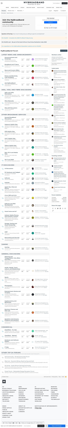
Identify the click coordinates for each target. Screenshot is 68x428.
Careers (22, 411)
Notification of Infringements (46, 406)
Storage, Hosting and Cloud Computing (11, 224)
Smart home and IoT (11, 211)
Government (39, 394)
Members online (56, 54)
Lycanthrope (57, 59)
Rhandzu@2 (46, 148)
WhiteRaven (43, 348)
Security (5, 399)
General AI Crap (38, 167)
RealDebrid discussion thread (41, 225)
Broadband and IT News (12, 64)
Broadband (23, 388)
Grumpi (57, 57)
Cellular (22, 390)
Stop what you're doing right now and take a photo (46, 286)
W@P (45, 190)
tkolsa (45, 60)
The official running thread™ (41, 270)
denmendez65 (47, 78)
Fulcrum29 (47, 249)
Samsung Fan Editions (40, 182)
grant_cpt (46, 109)
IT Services (6, 397)
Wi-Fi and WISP (9, 159)
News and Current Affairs (12, 70)
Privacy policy (55, 376)
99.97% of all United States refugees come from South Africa (48, 70)
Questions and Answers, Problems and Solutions (12, 319)
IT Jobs (7, 347)
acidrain (46, 212)
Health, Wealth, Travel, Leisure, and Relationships (12, 268)
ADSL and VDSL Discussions (9, 93)
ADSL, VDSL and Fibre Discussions (16, 90)
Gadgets (5, 394)
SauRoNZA (46, 103)
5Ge (56, 58)
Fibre (53, 392)
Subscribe (64, 3)
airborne (47, 134)
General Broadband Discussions (10, 118)
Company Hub (50, 7)
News (7, 7)
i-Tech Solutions (46, 342)
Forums (4, 10)
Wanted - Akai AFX (39, 335)
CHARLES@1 (46, 84)
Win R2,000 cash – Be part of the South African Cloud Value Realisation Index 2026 (24, 42)
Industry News (30, 7)
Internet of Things (42, 395)
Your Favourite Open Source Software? (43, 178)
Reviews (38, 397)
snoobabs (47, 218)
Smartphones (23, 399)
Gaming (5, 244)
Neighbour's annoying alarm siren (42, 320)
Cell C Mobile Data (10, 138)
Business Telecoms (9, 390)
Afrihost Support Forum (59, 126)
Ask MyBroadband (10, 83)
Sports (6, 277)
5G (3, 386)
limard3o (46, 95)
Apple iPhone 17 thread (40, 188)
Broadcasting (40, 388)
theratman (46, 313)
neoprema (46, 66)
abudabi (46, 226)
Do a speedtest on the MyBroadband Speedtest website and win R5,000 (21, 46)
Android (7, 182)
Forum (22, 7)
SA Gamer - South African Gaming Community (18, 365)
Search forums (10, 13)
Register (50, 22)
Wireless (38, 401)
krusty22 (53, 58)
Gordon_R (60, 58)
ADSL (20, 386)
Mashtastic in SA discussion (41, 159)
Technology (55, 399)
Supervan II (54, 60)
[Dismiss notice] (65, 33)
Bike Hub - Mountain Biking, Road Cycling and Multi (19, 361)
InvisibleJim (47, 179)
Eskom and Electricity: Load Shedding (11, 76)
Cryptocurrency (8, 392)
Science (54, 397)
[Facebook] (3, 423)
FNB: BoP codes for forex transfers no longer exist (45, 311)
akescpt (53, 57)
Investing (54, 395)
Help (60, 376)
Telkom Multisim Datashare (41, 146)
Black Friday (7, 388)
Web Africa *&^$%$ (39, 94)
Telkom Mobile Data (10, 145)
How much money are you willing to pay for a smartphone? (28, 33)
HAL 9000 (44, 295)
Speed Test (59, 7)
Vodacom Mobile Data (11, 124)
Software (7, 178)
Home (63, 376)
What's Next (40, 7)
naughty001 (47, 183)
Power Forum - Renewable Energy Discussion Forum (19, 371)
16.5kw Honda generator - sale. (41, 330)
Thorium (44, 331)
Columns (54, 390)
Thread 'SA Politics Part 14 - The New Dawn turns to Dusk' (60, 159)
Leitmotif (47, 261)
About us (22, 406)
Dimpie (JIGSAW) (48, 141)
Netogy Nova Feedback (40, 293)
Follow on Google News (27, 423)
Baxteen (61, 57)
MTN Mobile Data (10, 131)
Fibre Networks (9, 101)
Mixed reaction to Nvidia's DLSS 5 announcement (45, 247)
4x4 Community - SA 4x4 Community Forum (17, 356)
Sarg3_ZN (44, 280)
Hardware (55, 394)
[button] (15, 10)
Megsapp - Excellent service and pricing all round (45, 217)
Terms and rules (47, 376)
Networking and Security (12, 237)
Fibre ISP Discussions (11, 108)
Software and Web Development (10, 204)
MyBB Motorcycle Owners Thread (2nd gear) (44, 259)
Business (54, 388)
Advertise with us (25, 408)
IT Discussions (8, 165)
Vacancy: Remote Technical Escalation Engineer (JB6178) (47, 347)
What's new (11, 10)
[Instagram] (16, 423)
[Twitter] (7, 423)
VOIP (6, 232)
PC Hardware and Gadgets (12, 172)
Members (19, 10)
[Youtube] (13, 423)
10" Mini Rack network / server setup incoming (45, 238)
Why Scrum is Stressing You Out (42, 204)
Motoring (22, 397)
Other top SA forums (11, 352)
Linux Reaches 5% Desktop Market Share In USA (45, 197)
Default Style (5, 376)
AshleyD (64, 58)
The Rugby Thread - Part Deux (41, 279)
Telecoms (5, 401)
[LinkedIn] (10, 423)
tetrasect (46, 169)
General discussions (11, 254)
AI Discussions (9, 168)
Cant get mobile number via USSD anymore (44, 125)
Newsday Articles (57, 77)
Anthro (42, 160)
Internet (22, 395)
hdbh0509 (46, 155)
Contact (22, 409)
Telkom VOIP (37, 232)
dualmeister (48, 239)
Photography (8, 285)
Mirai (46, 174)
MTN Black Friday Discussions (41, 132)
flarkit (53, 59)
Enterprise (39, 392)
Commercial (7, 327)
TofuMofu (47, 271)
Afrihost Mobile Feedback (40, 108)
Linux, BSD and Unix (11, 195)
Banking (54, 386)
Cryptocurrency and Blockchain (10, 301)
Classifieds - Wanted (11, 335)
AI (35, 386)
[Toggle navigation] (2, 3)
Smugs (61, 59)
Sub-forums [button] (7, 67)
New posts (3, 13)
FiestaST (46, 198)
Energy (21, 392)
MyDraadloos (44, 336)
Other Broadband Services (14, 114)
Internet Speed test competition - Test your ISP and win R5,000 (48, 58)
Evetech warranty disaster (40, 172)
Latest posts (55, 68)
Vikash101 (43, 233)
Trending (22, 401)
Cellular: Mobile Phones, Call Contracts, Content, (12, 216)
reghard (46, 127)
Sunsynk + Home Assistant (40, 210)
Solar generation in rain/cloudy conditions (44, 77)
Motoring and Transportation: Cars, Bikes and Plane (12, 258)
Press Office (14, 7)
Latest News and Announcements (16, 54)
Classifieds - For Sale (11, 330)
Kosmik (45, 206)
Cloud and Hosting (42, 390)
